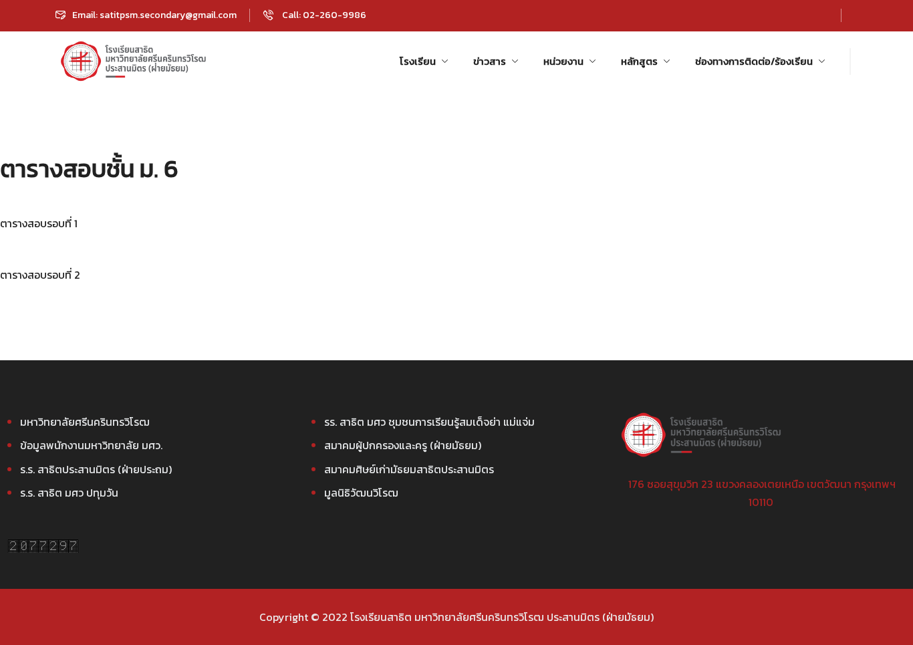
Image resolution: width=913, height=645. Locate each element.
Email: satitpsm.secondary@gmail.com (154, 15)
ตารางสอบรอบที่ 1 (39, 223)
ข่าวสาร (489, 61)
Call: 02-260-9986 (323, 15)
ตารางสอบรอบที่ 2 (40, 275)
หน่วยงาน (563, 61)
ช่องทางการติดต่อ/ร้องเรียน (754, 61)
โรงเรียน (418, 61)
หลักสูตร (639, 61)
